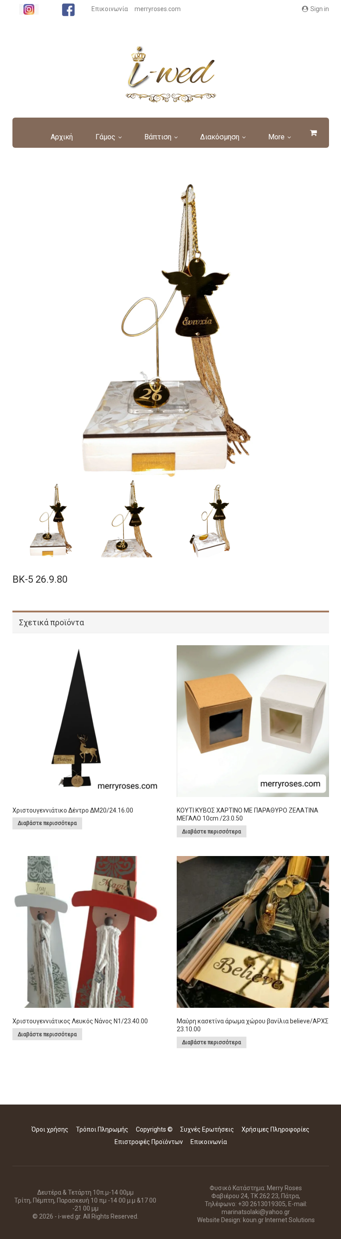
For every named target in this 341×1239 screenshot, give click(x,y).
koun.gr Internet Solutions (279, 1219)
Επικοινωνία (109, 8)
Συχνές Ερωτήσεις (207, 1129)
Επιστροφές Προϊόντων (149, 1141)
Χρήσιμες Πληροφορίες (275, 1129)
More (276, 137)
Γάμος (105, 137)
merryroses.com (158, 8)
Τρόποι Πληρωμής (102, 1129)
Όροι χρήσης (50, 1129)
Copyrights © (154, 1129)
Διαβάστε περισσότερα (47, 823)
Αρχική (62, 137)
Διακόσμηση (219, 137)
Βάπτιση (157, 137)
